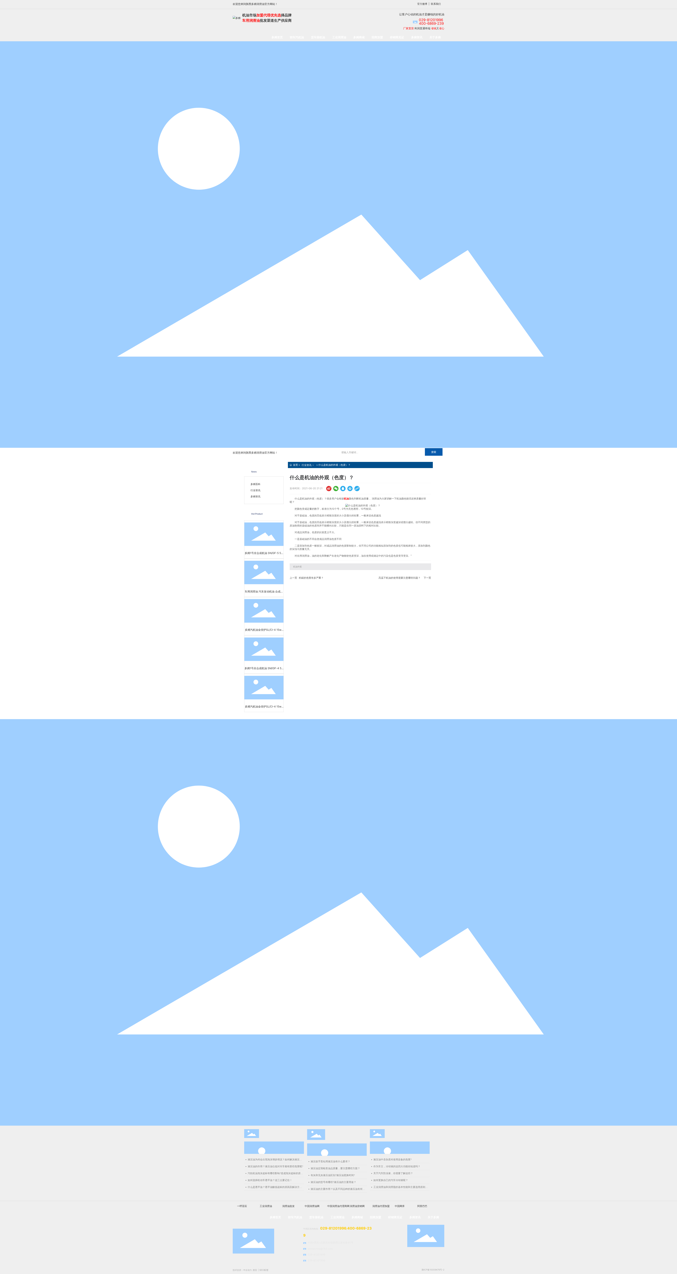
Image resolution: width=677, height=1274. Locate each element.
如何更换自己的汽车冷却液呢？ (390, 1180)
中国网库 (400, 1205)
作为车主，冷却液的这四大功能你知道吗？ (396, 1166)
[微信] (335, 488)
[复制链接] (357, 488)
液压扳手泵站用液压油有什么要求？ (330, 1161)
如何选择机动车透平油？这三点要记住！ (270, 1180)
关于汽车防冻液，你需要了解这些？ (393, 1173)
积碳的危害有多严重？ (311, 577)
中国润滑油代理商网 (338, 1205)
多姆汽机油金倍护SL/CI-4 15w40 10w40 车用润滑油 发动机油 (264, 631)
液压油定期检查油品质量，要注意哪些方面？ (335, 1168)
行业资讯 (307, 464)
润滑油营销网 (357, 1205)
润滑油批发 (288, 1205)
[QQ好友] (343, 488)
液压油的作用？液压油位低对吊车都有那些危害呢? (275, 1166)
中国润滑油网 (312, 1205)
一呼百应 (242, 1205)
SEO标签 (264, 1270)
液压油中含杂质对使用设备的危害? (392, 1159)
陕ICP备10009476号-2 (433, 1269)
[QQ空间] (350, 488)
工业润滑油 (266, 1205)
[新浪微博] (328, 488)
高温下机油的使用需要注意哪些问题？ (399, 577)
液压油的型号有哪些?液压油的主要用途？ (333, 1182)
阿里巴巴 (422, 1205)
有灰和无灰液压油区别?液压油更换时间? (333, 1175)
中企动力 (247, 1270)
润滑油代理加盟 (381, 1205)
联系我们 (436, 3)
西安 (255, 1270)
